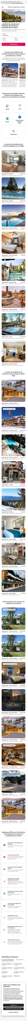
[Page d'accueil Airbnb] (3, 7)
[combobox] (13, 35)
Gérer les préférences (13, 1012)
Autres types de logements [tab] (8, 959)
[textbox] (7, 40)
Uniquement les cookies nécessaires (13, 1008)
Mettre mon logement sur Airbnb (16, 7)
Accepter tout (13, 1005)
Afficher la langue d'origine (17, 3)
